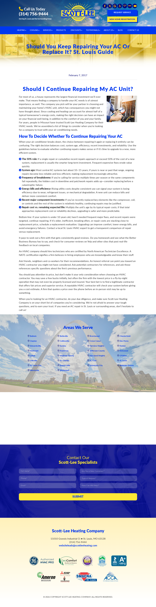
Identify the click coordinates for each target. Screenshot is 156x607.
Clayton (33, 341)
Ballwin (33, 336)
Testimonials (92, 30)
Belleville (64, 336)
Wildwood (64, 370)
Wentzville (34, 370)
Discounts (76, 30)
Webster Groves (127, 365)
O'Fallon (123, 356)
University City (96, 365)
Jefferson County (97, 351)
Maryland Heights (97, 356)
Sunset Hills (65, 365)
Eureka (63, 346)
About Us (108, 30)
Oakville (33, 361)
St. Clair (93, 361)
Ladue (32, 356)
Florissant (34, 351)
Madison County (67, 356)
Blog (120, 30)
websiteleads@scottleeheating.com (78, 545)
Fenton (123, 346)
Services (47, 30)
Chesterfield (125, 336)
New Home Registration (122, 19)
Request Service (122, 12)
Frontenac (64, 351)
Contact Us (133, 30)
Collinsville (64, 341)
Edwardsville (35, 346)
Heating (21, 30)
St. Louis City (35, 365)
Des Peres (124, 341)
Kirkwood (124, 351)
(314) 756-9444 (33, 14)
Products (61, 30)
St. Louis (123, 361)
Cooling (34, 30)
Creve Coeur (95, 341)
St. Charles (64, 361)
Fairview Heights (97, 346)
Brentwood (95, 336)
